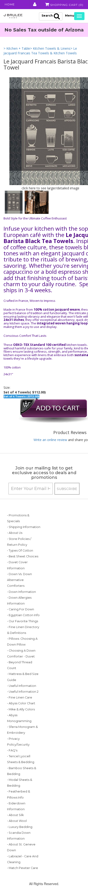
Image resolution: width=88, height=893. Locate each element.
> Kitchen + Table (17, 48)
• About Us (14, 533)
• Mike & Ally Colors (21, 709)
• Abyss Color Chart (21, 703)
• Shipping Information (23, 527)
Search (47, 15)
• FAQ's (12, 750)
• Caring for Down (20, 609)
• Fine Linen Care (19, 697)
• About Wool (17, 821)
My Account (34, 4)
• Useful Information (21, 686)
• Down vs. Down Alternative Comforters (19, 579)
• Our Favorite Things (22, 621)
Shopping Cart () (66, 5)
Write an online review (50, 440)
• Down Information (21, 592)
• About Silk (15, 815)
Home (10, 4)
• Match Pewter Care (22, 868)
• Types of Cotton (20, 550)
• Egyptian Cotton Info (23, 615)
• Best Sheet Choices (22, 556)
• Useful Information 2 (22, 691)
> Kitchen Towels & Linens (50, 48)
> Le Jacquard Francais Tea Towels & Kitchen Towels (40, 50)
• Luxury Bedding (19, 827)
